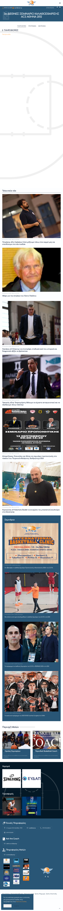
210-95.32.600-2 (46, 828)
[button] (60, 3)
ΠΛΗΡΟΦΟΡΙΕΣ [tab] (21, 26)
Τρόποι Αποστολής (51, 894)
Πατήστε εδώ (6, 34)
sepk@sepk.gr (18, 8)
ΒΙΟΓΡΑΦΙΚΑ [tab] (42, 26)
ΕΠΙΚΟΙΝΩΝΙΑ (50, 8)
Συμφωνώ (7, 906)
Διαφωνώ (16, 906)
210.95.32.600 (8, 8)
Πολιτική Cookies (29, 894)
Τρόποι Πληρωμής (40, 894)
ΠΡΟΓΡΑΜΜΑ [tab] (32, 26)
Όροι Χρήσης (6, 894)
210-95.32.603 (9, 832)
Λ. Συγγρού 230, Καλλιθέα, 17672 (14, 828)
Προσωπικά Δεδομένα (17, 894)
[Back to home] (31, 3)
